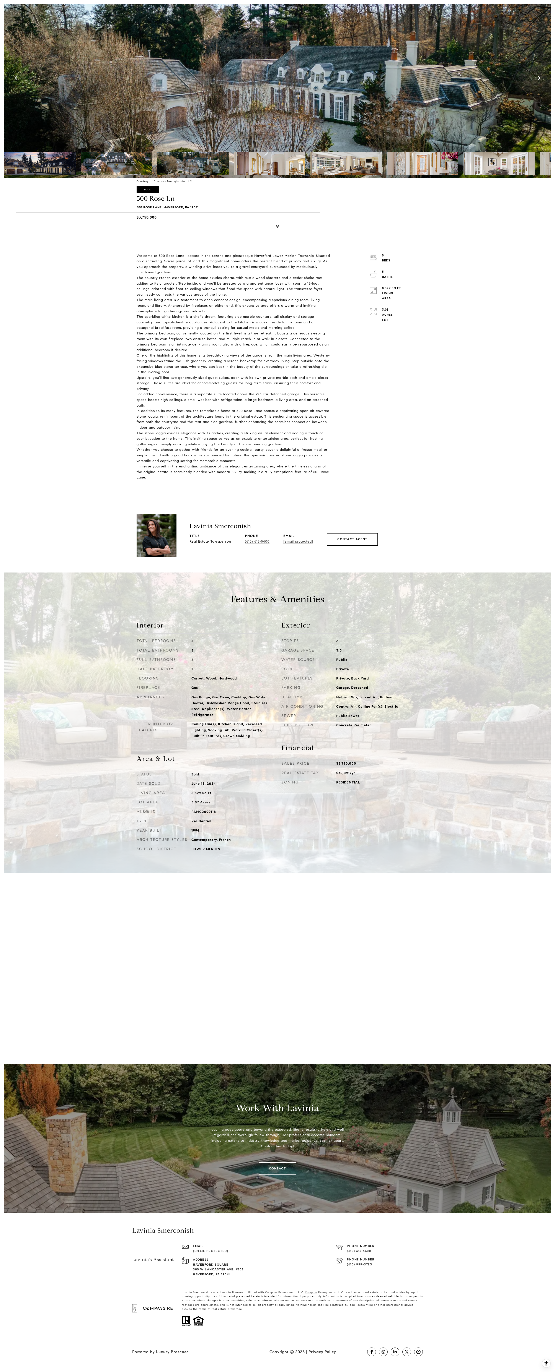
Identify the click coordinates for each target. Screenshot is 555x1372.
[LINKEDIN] (395, 1352)
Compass (311, 1292)
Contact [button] (277, 1168)
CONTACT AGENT (352, 539)
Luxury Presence (172, 1351)
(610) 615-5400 (257, 541)
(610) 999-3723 (359, 1264)
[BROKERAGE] (418, 1352)
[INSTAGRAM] (383, 1352)
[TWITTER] (406, 1352)
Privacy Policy (322, 1351)
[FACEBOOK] (371, 1352)
